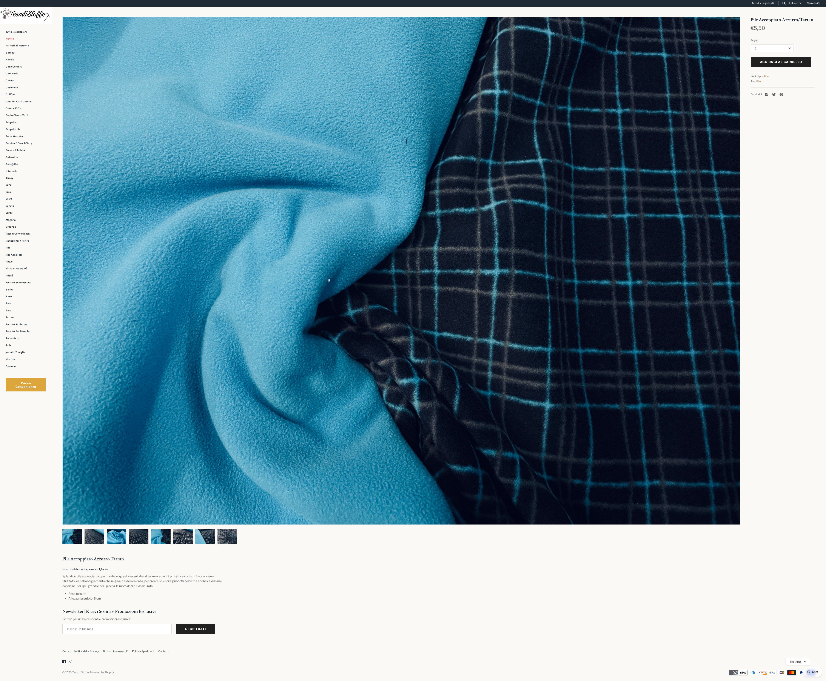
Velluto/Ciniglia (15, 352)
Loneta (10, 205)
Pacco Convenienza (25, 384)
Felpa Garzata (14, 136)
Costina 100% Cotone (18, 101)
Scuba (9, 289)
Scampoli (11, 366)
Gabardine (12, 157)
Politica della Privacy (86, 651)
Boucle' (10, 59)
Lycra (9, 198)
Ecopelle (11, 122)
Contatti (163, 651)
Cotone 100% (13, 108)
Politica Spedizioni (143, 651)
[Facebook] (64, 662)
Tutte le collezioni (16, 31)
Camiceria (12, 73)
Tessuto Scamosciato (18, 282)
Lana (9, 185)
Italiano (793, 3)
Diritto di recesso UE (115, 651)
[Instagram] (70, 662)
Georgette (12, 164)
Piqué (9, 261)
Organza (11, 226)
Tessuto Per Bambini (18, 331)
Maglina (11, 219)
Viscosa (10, 359)
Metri (754, 40)
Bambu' (10, 52)
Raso (9, 296)
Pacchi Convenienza (18, 233)
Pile (8, 247)
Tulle (8, 345)
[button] (730, 271)
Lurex (9, 212)
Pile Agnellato (14, 254)
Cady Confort (14, 66)
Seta (8, 310)
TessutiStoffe (80, 672)
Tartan (10, 317)
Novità (10, 38)
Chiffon (10, 94)
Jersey (9, 177)
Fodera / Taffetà (15, 150)
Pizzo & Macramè (16, 268)
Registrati (768, 3)
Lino (8, 191)
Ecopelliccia (13, 129)
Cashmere (12, 87)
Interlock (11, 171)
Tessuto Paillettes (16, 324)
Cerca (65, 651)
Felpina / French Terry (19, 143)
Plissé (9, 275)
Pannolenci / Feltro (17, 240)
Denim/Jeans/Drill (17, 115)
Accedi (756, 3)
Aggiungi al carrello (781, 62)
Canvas (10, 80)
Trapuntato (12, 338)
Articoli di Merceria (17, 45)
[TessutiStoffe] (26, 15)
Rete (8, 303)
